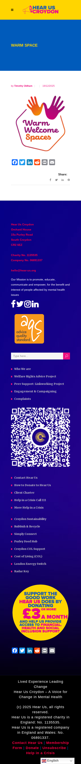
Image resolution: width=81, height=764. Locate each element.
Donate (33, 748)
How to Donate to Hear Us (32, 485)
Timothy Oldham (23, 86)
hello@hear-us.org (23, 270)
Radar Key (21, 571)
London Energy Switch (30, 564)
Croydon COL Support (29, 549)
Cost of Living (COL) (28, 556)
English (52, 760)
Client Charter (24, 492)
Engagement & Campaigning (35, 391)
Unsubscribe (54, 748)
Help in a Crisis (40, 753)
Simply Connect (25, 534)
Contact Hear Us (26, 477)
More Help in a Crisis (29, 507)
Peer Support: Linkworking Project (39, 384)
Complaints (22, 399)
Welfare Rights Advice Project (35, 376)
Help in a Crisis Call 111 (30, 500)
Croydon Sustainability (30, 519)
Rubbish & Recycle (27, 526)
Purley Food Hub (25, 541)
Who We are (22, 369)
